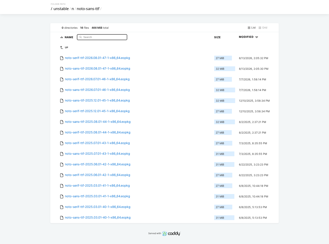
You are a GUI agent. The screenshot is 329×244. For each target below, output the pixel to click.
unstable (61, 8)
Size (217, 37)
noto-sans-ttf (88, 8)
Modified (246, 36)
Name (69, 37)
